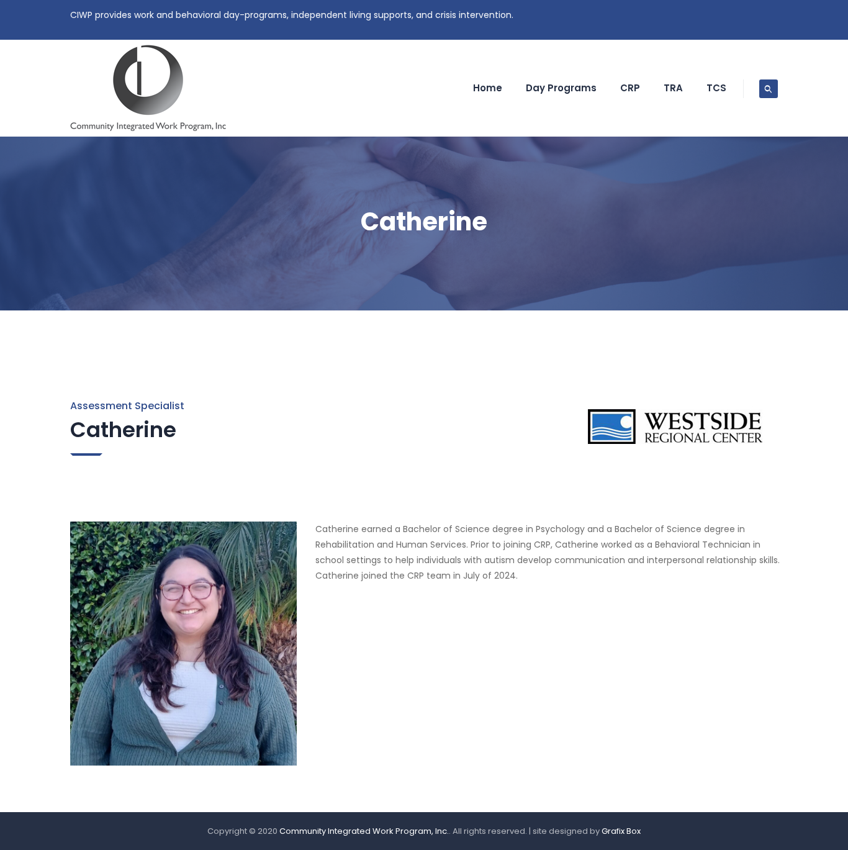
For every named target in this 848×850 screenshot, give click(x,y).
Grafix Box (621, 831)
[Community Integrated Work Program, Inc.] (148, 88)
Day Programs (561, 87)
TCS (716, 87)
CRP (630, 87)
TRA (673, 87)
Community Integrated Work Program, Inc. (364, 831)
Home (487, 87)
